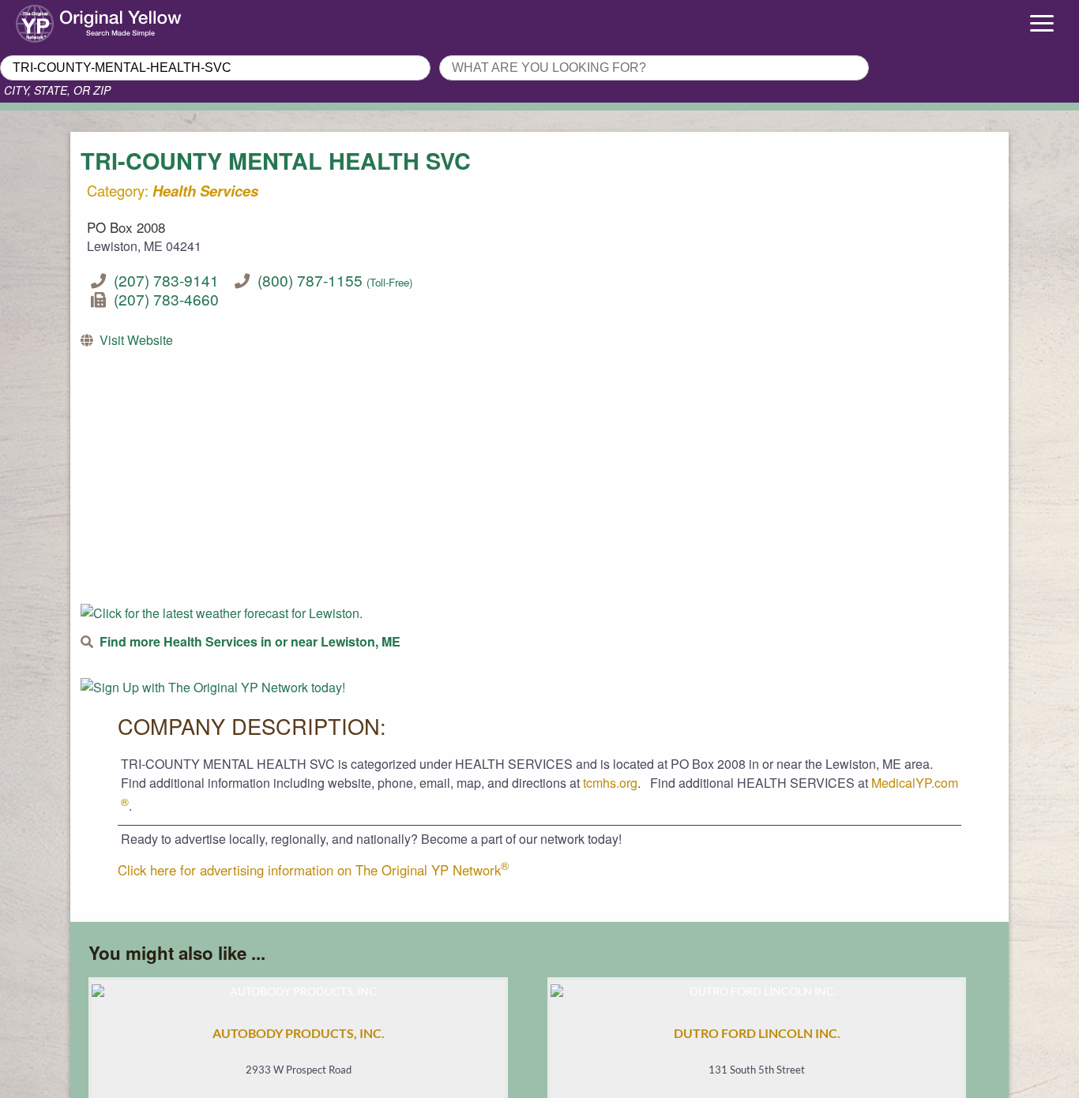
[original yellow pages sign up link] (213, 687)
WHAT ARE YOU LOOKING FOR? (531, 50)
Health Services (205, 190)
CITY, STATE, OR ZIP (57, 90)
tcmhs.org (610, 783)
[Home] (135, 19)
